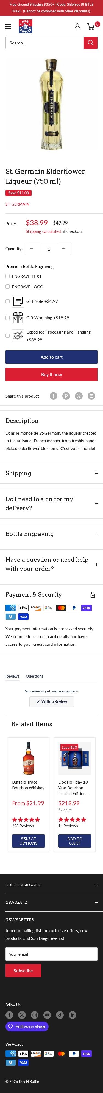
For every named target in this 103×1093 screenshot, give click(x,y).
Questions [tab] (34, 677)
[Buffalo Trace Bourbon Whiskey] (28, 758)
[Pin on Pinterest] (67, 396)
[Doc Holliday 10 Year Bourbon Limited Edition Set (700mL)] (74, 758)
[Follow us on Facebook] (10, 1015)
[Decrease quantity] (33, 249)
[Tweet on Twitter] (80, 396)
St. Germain (17, 204)
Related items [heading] (31, 724)
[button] (28, 822)
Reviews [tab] (12, 677)
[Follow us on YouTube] (48, 1015)
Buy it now (51, 374)
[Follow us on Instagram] (36, 1015)
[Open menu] (9, 26)
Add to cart (52, 356)
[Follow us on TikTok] (61, 1015)
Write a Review (57, 703)
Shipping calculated (43, 231)
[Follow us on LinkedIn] (74, 1015)
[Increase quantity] (64, 249)
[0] (91, 26)
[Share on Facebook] (55, 396)
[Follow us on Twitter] (23, 1015)
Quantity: (14, 248)
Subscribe (23, 970)
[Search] (91, 43)
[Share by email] (93, 396)
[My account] (78, 26)
